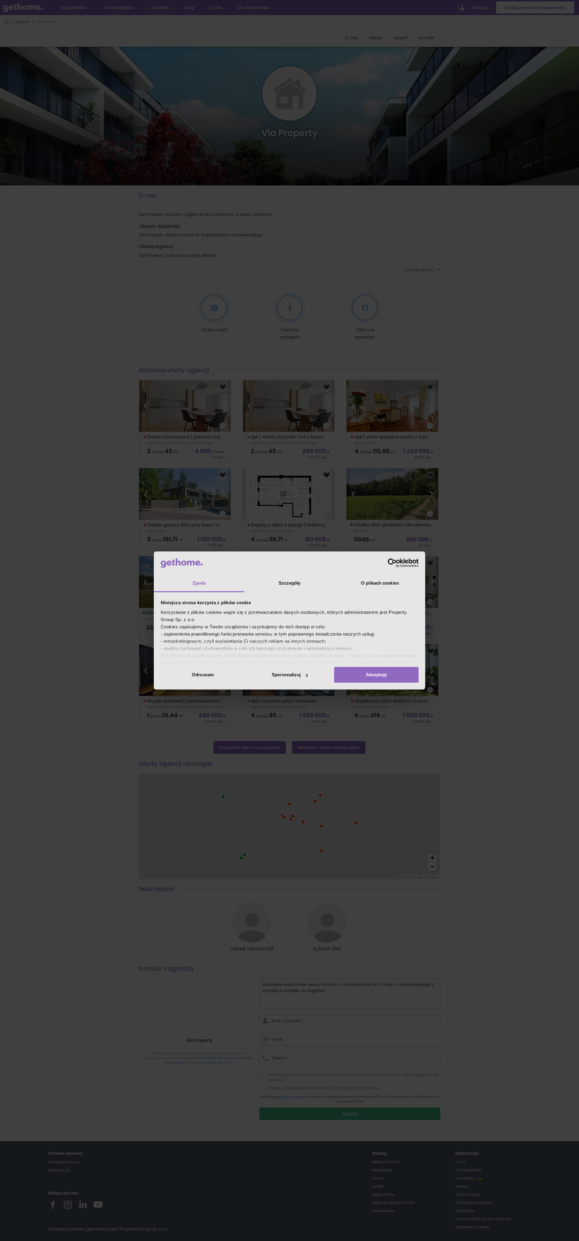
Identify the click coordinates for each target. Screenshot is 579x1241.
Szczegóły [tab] (290, 583)
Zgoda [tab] (199, 583)
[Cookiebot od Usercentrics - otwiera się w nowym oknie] (392, 562)
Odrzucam (203, 674)
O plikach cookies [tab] (380, 583)
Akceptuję (376, 674)
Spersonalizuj (286, 674)
